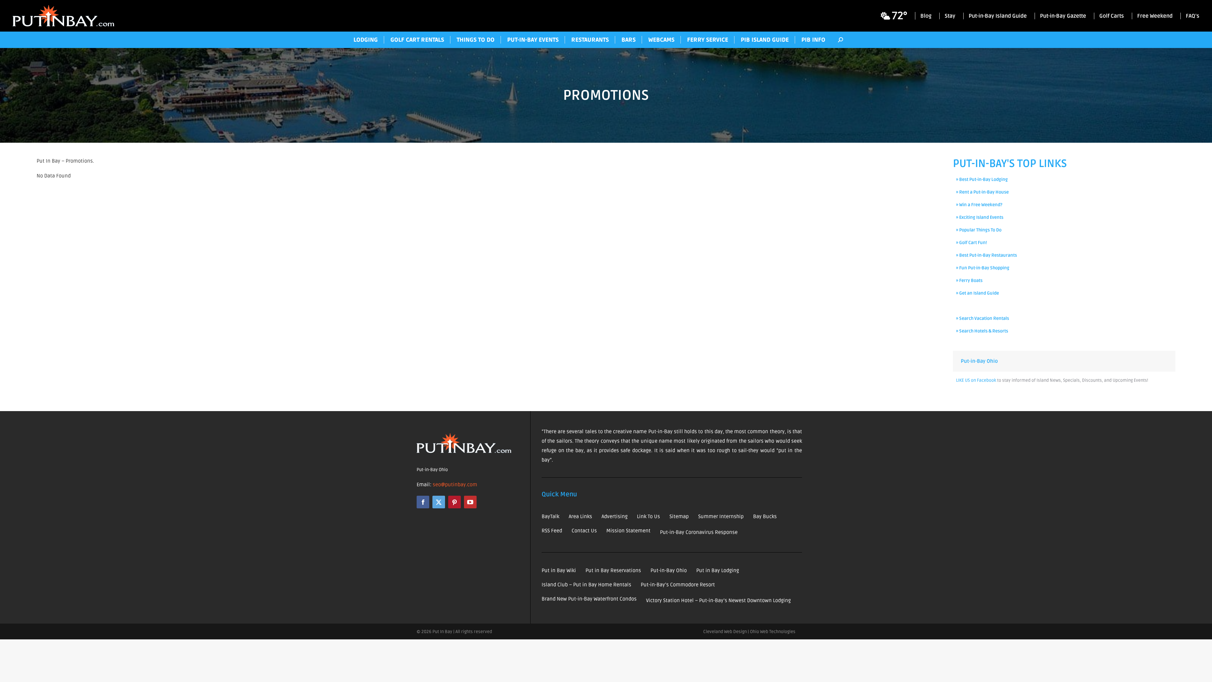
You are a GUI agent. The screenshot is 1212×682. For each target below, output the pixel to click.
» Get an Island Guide (977, 293)
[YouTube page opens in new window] (470, 502)
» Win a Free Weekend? (979, 204)
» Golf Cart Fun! (971, 242)
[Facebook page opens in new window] (423, 502)
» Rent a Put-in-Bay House (982, 192)
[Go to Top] (1202, 672)
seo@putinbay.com (455, 485)
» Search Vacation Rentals (982, 318)
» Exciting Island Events (979, 217)
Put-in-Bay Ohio (979, 361)
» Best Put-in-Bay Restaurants (986, 255)
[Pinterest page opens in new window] (454, 502)
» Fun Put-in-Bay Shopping (982, 268)
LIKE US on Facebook (976, 380)
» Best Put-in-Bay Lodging (982, 179)
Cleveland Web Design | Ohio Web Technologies (749, 631)
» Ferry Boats (969, 280)
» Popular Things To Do (978, 230)
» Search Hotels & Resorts (982, 331)
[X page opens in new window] (438, 502)
